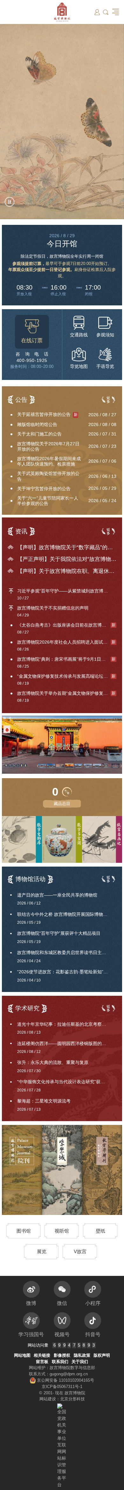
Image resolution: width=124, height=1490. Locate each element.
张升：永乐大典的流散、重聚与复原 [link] (52, 1062)
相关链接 (42, 1355)
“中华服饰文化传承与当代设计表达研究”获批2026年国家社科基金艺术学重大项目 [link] (66, 1081)
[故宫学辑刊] (102, 1170)
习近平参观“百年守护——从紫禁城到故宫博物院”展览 (66, 590)
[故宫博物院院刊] (22, 1170)
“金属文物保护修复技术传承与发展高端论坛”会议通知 (66, 676)
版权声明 (101, 1355)
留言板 (42, 1361)
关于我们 (80, 1361)
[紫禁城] (62, 1170)
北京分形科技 (72, 1399)
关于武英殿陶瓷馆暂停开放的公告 (48, 476)
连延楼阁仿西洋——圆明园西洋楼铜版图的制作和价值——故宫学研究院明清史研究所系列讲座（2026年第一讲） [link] (66, 1043)
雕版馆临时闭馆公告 (37, 424)
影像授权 (62, 1355)
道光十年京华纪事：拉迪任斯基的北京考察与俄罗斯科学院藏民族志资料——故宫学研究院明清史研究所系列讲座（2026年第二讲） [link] (66, 1024)
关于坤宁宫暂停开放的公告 (44, 488)
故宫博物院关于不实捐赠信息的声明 (52, 607)
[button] (106, 12)
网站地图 (22, 1355)
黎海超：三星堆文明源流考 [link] (44, 1100)
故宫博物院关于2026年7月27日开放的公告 (48, 446)
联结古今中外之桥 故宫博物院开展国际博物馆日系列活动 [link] (66, 914)
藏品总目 (62, 803)
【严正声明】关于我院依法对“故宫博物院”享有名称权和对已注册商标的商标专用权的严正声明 (66, 559)
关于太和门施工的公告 (39, 433)
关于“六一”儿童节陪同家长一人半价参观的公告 (47, 501)
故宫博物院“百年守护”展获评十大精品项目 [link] (58, 933)
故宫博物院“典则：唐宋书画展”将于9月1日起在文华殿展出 (66, 659)
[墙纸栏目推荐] (62, 121)
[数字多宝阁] (79, 839)
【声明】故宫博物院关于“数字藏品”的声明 (66, 547)
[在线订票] (32, 332)
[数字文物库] (22, 839)
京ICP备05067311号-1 (62, 1386)
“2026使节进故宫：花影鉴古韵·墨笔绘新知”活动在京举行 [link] (66, 971)
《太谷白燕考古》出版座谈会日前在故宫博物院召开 (66, 625)
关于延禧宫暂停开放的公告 (47, 414)
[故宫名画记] (102, 839)
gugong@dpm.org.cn (69, 1374)
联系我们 (60, 1361)
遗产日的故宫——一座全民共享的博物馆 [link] (57, 895)
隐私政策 (82, 1355)
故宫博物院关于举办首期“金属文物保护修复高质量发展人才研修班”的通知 (66, 693)
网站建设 (47, 1399)
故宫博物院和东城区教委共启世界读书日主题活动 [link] (66, 952)
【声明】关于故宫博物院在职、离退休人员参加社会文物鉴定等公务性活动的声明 (66, 571)
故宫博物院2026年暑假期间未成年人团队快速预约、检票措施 (49, 461)
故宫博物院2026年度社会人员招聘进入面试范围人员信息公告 (66, 642)
